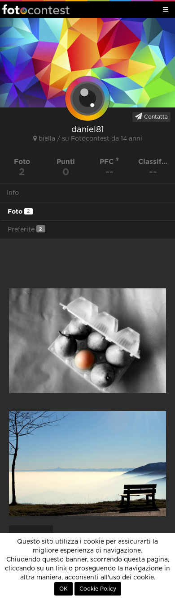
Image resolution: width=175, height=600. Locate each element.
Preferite (25, 229)
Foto (19, 211)
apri (87, 340)
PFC (108, 161)
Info (13, 193)
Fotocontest (36, 9)
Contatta (155, 117)
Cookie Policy (97, 588)
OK (63, 588)
